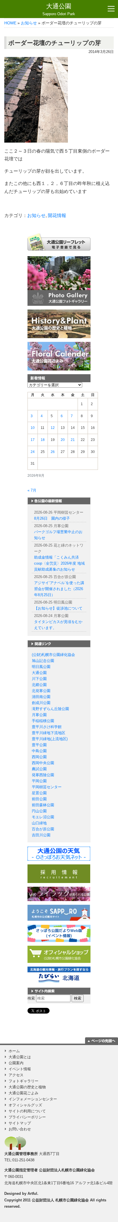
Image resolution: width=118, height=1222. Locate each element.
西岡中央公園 (43, 763)
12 (53, 428)
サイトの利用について (27, 1111)
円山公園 (39, 811)
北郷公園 (39, 685)
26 (53, 452)
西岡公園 (39, 757)
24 (33, 452)
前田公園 (39, 799)
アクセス (16, 1075)
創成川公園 (41, 703)
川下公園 (39, 679)
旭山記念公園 (43, 661)
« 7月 (31, 490)
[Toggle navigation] (111, 8)
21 (73, 440)
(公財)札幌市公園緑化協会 (53, 655)
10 (33, 428)
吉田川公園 (41, 835)
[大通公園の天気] (58, 853)
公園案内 (16, 1063)
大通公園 (58, 9)
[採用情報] (58, 873)
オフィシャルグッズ (25, 1105)
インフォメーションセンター (33, 1099)
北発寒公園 (41, 691)
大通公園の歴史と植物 (27, 1087)
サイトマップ (20, 1123)
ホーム (14, 1051)
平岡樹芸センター (47, 787)
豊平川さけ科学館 (47, 727)
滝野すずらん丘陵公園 (50, 709)
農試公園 (39, 769)
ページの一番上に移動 (101, 1040)
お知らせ (29, 23)
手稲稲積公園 (43, 721)
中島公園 (39, 751)
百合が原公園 (43, 829)
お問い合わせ (20, 1129)
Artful (32, 1193)
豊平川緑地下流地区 (48, 733)
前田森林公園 (43, 805)
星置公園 (39, 793)
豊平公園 (39, 745)
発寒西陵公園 (43, 775)
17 (33, 440)
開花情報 (57, 215)
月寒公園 (39, 715)
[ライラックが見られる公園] (58, 894)
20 (63, 440)
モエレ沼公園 (43, 817)
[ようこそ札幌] (59, 912)
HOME (10, 23)
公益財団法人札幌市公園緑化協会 (67, 1170)
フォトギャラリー (23, 1081)
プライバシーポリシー (27, 1117)
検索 (31, 998)
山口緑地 (39, 823)
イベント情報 (20, 1069)
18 (43, 440)
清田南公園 (41, 697)
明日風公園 (41, 667)
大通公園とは (20, 1057)
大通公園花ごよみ (23, 1093)
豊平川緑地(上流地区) (50, 739)
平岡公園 (39, 781)
